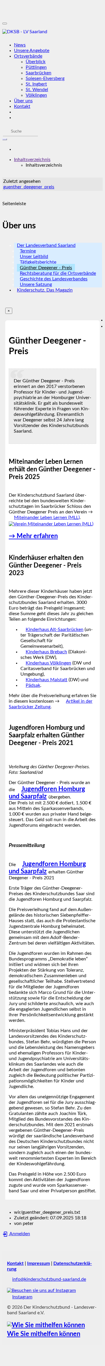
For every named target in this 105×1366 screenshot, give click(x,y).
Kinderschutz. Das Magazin (45, 290)
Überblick (36, 61)
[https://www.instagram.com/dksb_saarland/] (41, 1290)
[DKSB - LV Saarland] (52, 32)
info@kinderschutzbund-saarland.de (49, 1279)
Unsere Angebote (31, 50)
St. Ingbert (36, 84)
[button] (32, 159)
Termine (28, 251)
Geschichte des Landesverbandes (54, 279)
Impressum (38, 1263)
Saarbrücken (38, 73)
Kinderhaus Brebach (46, 651)
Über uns (23, 100)
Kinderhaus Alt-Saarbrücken (54, 629)
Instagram (22, 1297)
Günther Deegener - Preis (46, 267)
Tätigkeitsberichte (38, 262)
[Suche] (4, 139)
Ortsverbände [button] (28, 56)
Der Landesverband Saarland (46, 245)
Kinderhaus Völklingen (48, 663)
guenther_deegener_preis (28, 187)
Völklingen (36, 95)
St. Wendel (37, 89)
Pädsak (33, 685)
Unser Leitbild (34, 256)
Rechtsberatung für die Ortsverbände (58, 273)
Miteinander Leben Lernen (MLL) (47, 517)
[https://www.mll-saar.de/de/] (51, 524)
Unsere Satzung (36, 284)
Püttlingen (36, 67)
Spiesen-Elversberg (45, 78)
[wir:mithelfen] (46, 1325)
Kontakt (22, 106)
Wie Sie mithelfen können (43, 1334)
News (20, 45)
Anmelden (19, 1233)
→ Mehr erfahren (33, 536)
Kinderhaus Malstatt (46, 679)
